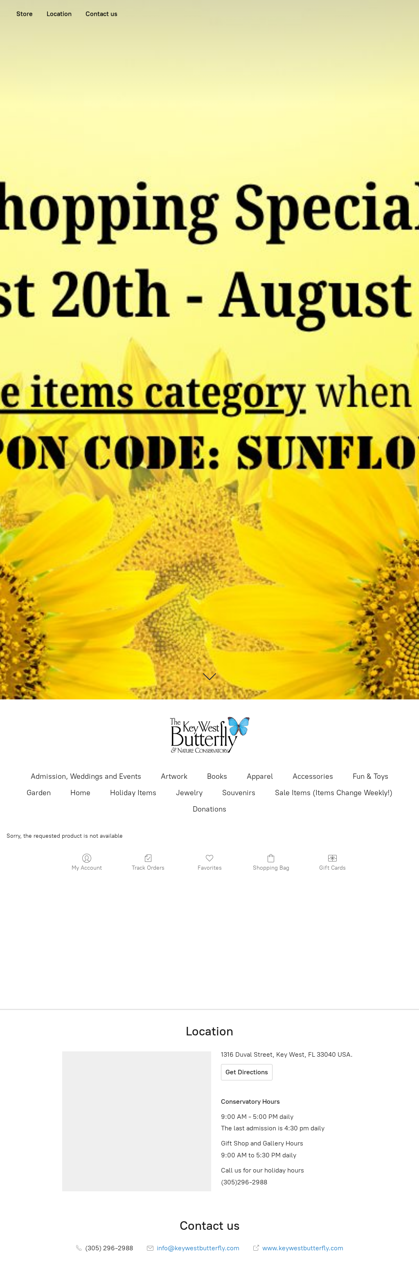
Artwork (174, 776)
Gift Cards (332, 867)
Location (59, 14)
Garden (39, 792)
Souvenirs (238, 792)
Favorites (210, 867)
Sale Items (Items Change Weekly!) (333, 792)
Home (80, 792)
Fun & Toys (370, 776)
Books (217, 776)
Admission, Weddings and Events (86, 776)
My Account (87, 867)
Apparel (260, 776)
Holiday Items (133, 792)
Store (24, 14)
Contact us (101, 14)
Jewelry (189, 792)
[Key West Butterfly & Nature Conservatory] (209, 735)
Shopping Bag (271, 867)
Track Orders (148, 867)
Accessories (313, 776)
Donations (209, 809)
